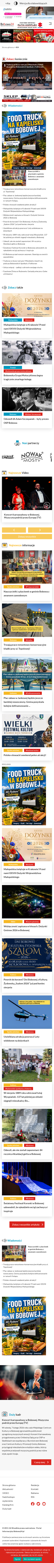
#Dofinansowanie (33, 693)
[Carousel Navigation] (27, 530)
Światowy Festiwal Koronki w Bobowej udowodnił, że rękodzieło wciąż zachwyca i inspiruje (26, 1207)
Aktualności (7, 1489)
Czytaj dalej (39, 1462)
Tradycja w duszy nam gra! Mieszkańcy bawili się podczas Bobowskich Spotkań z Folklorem (25, 65)
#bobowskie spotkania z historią (18, 1089)
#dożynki (29, 320)
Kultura (13, 975)
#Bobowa (30, 975)
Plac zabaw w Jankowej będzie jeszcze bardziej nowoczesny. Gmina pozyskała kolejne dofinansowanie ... (24, 701)
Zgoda (17, 1559)
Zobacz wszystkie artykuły (25, 1224)
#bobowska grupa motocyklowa (18, 371)
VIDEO (5, 1493)
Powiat (13, 367)
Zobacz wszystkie (27, 536)
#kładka (29, 640)
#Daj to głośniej (32, 922)
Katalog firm (8, 1504)
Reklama (35, 1493)
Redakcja (35, 1485)
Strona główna (8, 47)
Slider (13, 922)
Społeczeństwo (13, 587)
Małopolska (13, 320)
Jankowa (13, 693)
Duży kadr (7, 1508)
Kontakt (34, 1489)
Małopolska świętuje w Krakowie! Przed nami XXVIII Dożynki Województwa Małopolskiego (24, 328)
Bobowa (13, 414)
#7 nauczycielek (32, 587)
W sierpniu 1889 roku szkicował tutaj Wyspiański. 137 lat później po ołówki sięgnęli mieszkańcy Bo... (23, 1096)
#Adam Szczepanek (33, 414)
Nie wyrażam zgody (32, 1559)
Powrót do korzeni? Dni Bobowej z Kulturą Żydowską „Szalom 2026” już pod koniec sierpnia (25, 983)
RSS (32, 1497)
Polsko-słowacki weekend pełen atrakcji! (25, 755)
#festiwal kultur (32, 750)
